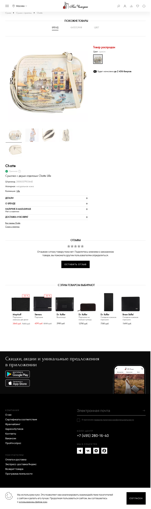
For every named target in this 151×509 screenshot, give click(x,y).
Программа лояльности (18, 473)
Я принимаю (108, 419)
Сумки (8, 13)
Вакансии (10, 438)
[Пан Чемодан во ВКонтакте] (88, 451)
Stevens (39, 315)
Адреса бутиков (14, 429)
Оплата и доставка (15, 459)
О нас (8, 414)
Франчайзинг (12, 424)
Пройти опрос (13, 443)
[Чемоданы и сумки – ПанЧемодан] (75, 5)
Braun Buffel (130, 317)
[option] (46, 83)
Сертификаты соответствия (21, 419)
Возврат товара (14, 469)
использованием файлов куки (33, 502)
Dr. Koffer (61, 315)
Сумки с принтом (24, 13)
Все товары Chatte (12, 223)
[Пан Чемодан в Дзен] (96, 451)
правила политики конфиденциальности (114, 419)
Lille (18, 191)
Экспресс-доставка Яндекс (21, 464)
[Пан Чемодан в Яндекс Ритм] (104, 451)
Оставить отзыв (75, 264)
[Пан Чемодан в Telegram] (80, 451)
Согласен (136, 498)
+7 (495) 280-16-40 (93, 435)
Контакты (10, 433)
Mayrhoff (20, 317)
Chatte (39, 13)
